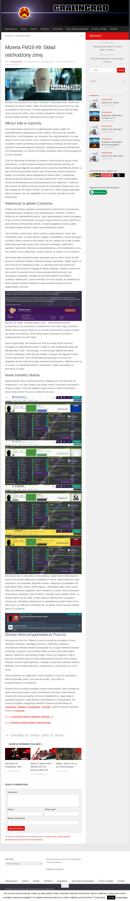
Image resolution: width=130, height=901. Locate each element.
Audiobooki (57, 29)
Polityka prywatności (54, 869)
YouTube (46, 707)
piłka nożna (59, 735)
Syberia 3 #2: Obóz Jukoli (112, 156)
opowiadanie (34, 735)
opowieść (45, 735)
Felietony (44, 29)
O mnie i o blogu (99, 29)
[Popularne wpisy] (102, 93)
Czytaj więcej (121, 897)
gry (27, 735)
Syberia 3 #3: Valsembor (111, 129)
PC (52, 735)
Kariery (24, 29)
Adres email (50, 809)
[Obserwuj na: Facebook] (107, 35)
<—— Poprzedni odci (16, 716)
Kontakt (113, 29)
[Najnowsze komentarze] (111, 93)
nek (28, 716)
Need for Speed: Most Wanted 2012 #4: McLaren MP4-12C (41, 766)
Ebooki (34, 29)
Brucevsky (16, 62)
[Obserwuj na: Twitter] (111, 35)
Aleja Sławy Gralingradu (77, 29)
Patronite (19, 710)
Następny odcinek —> (42, 716)
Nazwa (11, 809)
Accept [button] (111, 897)
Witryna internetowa (16, 818)
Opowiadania (11, 29)
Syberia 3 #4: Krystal (110, 103)
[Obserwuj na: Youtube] (115, 35)
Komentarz (13, 792)
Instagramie (34, 707)
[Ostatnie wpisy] (93, 93)
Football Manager (17, 735)
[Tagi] (120, 93)
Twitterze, (22, 707)
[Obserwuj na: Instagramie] (123, 35)
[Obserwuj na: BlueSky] (119, 35)
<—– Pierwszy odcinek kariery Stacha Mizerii (28, 722)
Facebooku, (11, 707)
